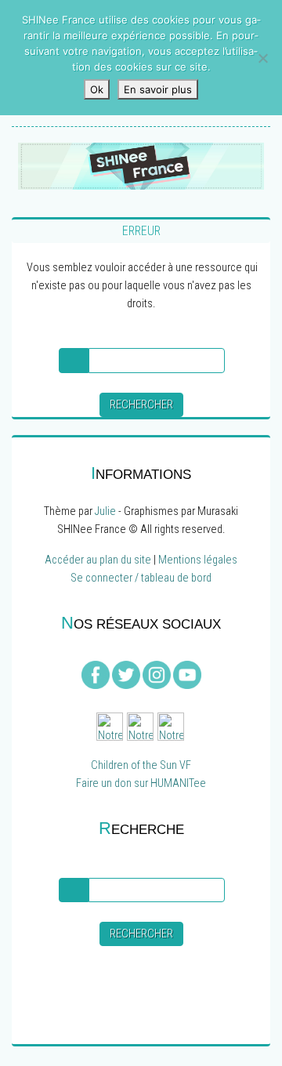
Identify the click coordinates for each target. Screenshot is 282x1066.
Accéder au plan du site (98, 560)
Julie (105, 511)
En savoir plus (158, 89)
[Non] (262, 58)
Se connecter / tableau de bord (141, 578)
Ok (96, 89)
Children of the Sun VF (141, 765)
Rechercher (141, 405)
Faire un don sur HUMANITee (141, 783)
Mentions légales (197, 560)
